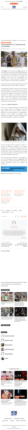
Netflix (20, 210)
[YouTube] (25, 238)
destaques (8, 210)
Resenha (3, 42)
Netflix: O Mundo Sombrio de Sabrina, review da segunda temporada (6, 199)
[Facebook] (15, 216)
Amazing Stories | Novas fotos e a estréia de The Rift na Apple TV (6, 192)
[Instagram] (23, 238)
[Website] (22, 238)
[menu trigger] (2, 7)
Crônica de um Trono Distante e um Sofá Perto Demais (6, 383)
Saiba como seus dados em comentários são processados (14, 284)
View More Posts (14, 227)
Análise (3, 377)
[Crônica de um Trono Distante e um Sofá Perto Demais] (7, 375)
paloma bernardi (5, 212)
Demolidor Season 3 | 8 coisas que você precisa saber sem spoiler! (19, 192)
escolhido (15, 210)
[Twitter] (19, 216)
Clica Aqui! (14, 3)
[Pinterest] (22, 216)
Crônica (9, 377)
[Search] (26, 7)
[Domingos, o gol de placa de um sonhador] (7, 297)
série (12, 212)
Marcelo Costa (6, 48)
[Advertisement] (14, 24)
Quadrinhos (4, 397)
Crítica (17, 379)
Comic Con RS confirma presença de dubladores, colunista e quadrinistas (19, 304)
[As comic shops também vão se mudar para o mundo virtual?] (7, 312)
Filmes (22, 379)
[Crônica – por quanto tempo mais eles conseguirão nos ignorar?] (7, 394)
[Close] (26, 2)
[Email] (25, 216)
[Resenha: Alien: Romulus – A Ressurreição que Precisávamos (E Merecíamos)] (20, 375)
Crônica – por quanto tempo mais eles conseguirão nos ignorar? (7, 401)
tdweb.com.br (18, 428)
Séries (9, 42)
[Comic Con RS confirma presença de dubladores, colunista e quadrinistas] (20, 297)
